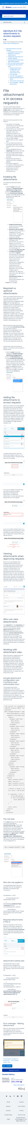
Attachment (6, 1060)
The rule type (13, 74)
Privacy (21, 1110)
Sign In (24, 7)
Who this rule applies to (16, 76)
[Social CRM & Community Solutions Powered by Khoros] (21, 1088)
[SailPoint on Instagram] (21, 1096)
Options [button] (24, 22)
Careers (21, 1102)
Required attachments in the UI (17, 78)
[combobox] (14, 16)
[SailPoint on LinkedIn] (10, 1096)
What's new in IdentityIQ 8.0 (11, 43)
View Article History (18, 1085)
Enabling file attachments (15, 52)
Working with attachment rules (15, 65)
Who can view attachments (16, 63)
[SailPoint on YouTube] (17, 1096)
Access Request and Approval (10, 1059)
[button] (4, 1066)
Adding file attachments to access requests (15, 57)
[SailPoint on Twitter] (6, 1096)
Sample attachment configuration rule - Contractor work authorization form (15, 70)
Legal (8, 1119)
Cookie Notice (8, 1115)
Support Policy (6, 1062)
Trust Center (21, 1106)
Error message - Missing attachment (16, 83)
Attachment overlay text (17, 81)
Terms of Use (21, 1115)
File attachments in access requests (13, 49)
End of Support (15, 1060)
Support (8, 1106)
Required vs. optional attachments (14, 54)
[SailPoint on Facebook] (14, 1096)
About (8, 1102)
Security (8, 1110)
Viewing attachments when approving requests (15, 60)
